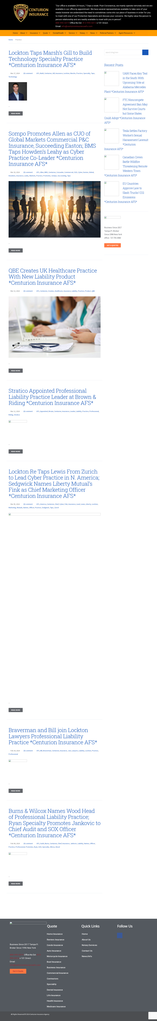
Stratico (17, 415)
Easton (85, 172)
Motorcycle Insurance (57, 956)
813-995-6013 (89, 23)
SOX (39, 847)
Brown (51, 411)
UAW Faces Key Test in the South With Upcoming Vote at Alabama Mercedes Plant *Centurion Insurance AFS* (125, 82)
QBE (93, 291)
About (22, 33)
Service (72, 33)
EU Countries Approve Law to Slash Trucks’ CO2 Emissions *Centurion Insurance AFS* (124, 193)
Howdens (12, 176)
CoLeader (60, 172)
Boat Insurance (54, 962)
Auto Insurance (54, 951)
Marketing (12, 507)
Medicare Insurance (56, 1006)
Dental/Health (58, 33)
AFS (37, 73)
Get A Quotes (112, 245)
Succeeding (62, 176)
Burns (47, 843)
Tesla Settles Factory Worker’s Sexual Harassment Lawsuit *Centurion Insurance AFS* (126, 140)
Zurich (56, 507)
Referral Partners (107, 33)
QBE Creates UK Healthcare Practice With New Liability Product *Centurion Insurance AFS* (53, 276)
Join (69, 751)
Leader (72, 411)
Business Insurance (56, 967)
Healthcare (59, 291)
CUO (75, 172)
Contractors (52, 978)
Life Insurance (53, 995)
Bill (41, 751)
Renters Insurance (55, 939)
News (92, 33)
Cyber (80, 172)
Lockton (66, 73)
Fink (66, 504)
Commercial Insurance (57, 973)
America (43, 504)
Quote (45, 33)
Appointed (44, 411)
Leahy (26, 176)
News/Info (87, 956)
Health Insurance (55, 1001)
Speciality (51, 984)
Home (15, 33)
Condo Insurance (55, 945)
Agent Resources (126, 33)
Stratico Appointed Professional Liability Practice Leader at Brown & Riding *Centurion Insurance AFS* (52, 396)
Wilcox (52, 847)
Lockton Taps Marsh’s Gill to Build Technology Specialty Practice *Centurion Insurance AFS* (50, 58)
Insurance (34, 33)
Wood (58, 847)
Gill (53, 73)
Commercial (68, 172)
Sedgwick (45, 507)
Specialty (86, 73)
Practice (79, 73)
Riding (11, 415)
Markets (32, 176)
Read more (15, 113)
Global (91, 172)
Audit (42, 843)
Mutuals (19, 507)
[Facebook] (119, 935)
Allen (42, 172)
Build (42, 73)
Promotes (47, 176)
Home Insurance (55, 934)
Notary (82, 33)
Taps (93, 73)
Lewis (83, 504)
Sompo (54, 176)
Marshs (73, 73)
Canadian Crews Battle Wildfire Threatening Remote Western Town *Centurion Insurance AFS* (125, 166)
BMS (46, 172)
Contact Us (87, 951)
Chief (57, 504)
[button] (18, 971)
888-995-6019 (62, 23)
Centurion (48, 73)
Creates (51, 291)
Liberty (88, 504)
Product (88, 291)
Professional (94, 411)
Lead (78, 504)
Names (25, 507)
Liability (74, 291)
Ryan (36, 847)
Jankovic (73, 843)
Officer (31, 507)
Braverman (47, 751)
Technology (13, 77)
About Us (86, 939)
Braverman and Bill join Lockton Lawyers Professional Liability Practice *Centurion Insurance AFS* (53, 736)
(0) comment (28, 73)
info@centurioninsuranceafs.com (77, 26)
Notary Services (89, 945)
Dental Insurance (55, 990)
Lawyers (75, 751)
